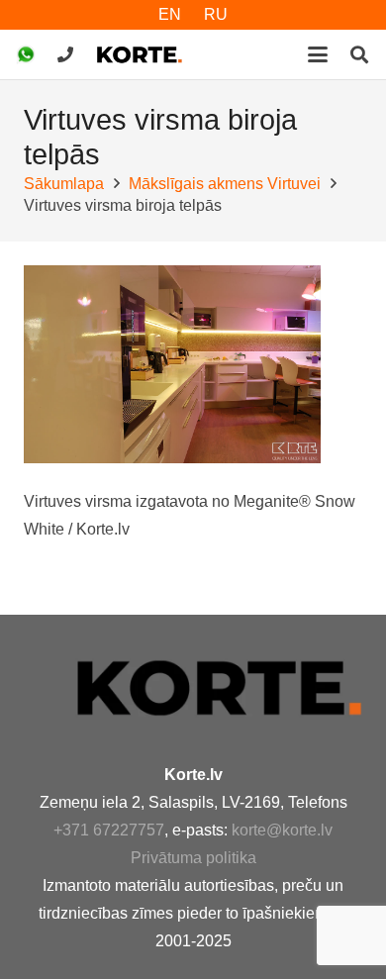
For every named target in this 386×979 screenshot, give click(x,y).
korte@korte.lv (282, 830)
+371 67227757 (108, 830)
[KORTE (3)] (139, 54)
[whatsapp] (26, 54)
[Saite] (65, 54)
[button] (317, 54)
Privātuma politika (193, 857)
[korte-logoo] (217, 687)
